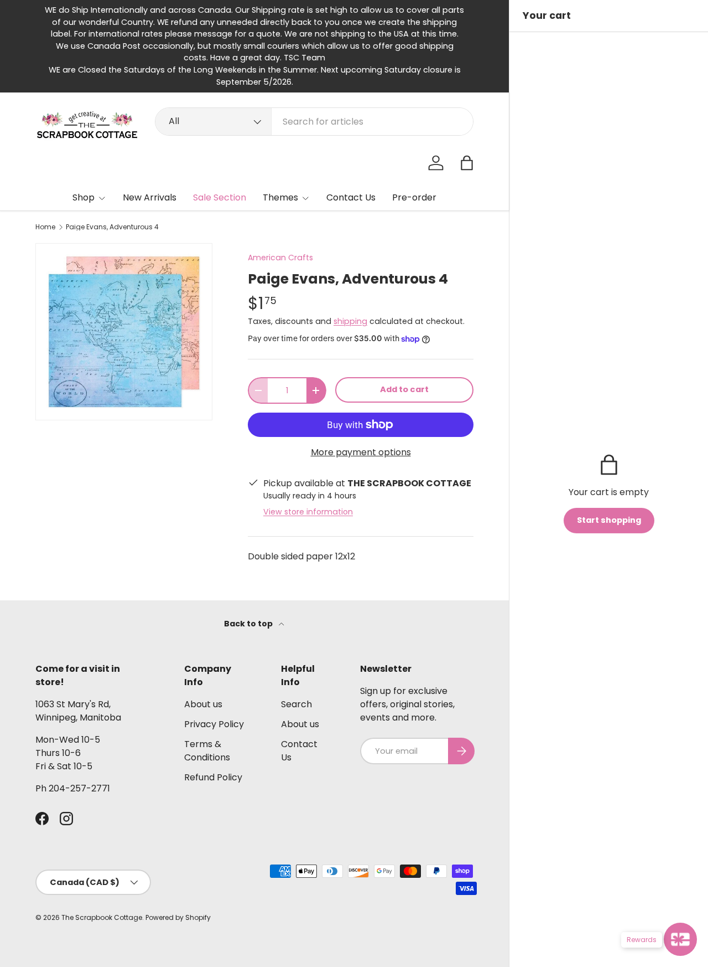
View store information (308, 511)
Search (296, 704)
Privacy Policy (214, 724)
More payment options (361, 452)
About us (203, 704)
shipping (350, 321)
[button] (467, 163)
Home (45, 227)
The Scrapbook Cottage (101, 917)
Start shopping (609, 520)
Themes (280, 197)
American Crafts (280, 257)
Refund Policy (213, 777)
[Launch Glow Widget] (680, 939)
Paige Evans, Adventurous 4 (112, 227)
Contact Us (351, 197)
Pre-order (414, 197)
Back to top (249, 623)
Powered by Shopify (178, 917)
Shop (83, 197)
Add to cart (404, 389)
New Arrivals (149, 197)
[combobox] (314, 121)
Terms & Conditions (207, 751)
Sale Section (219, 197)
